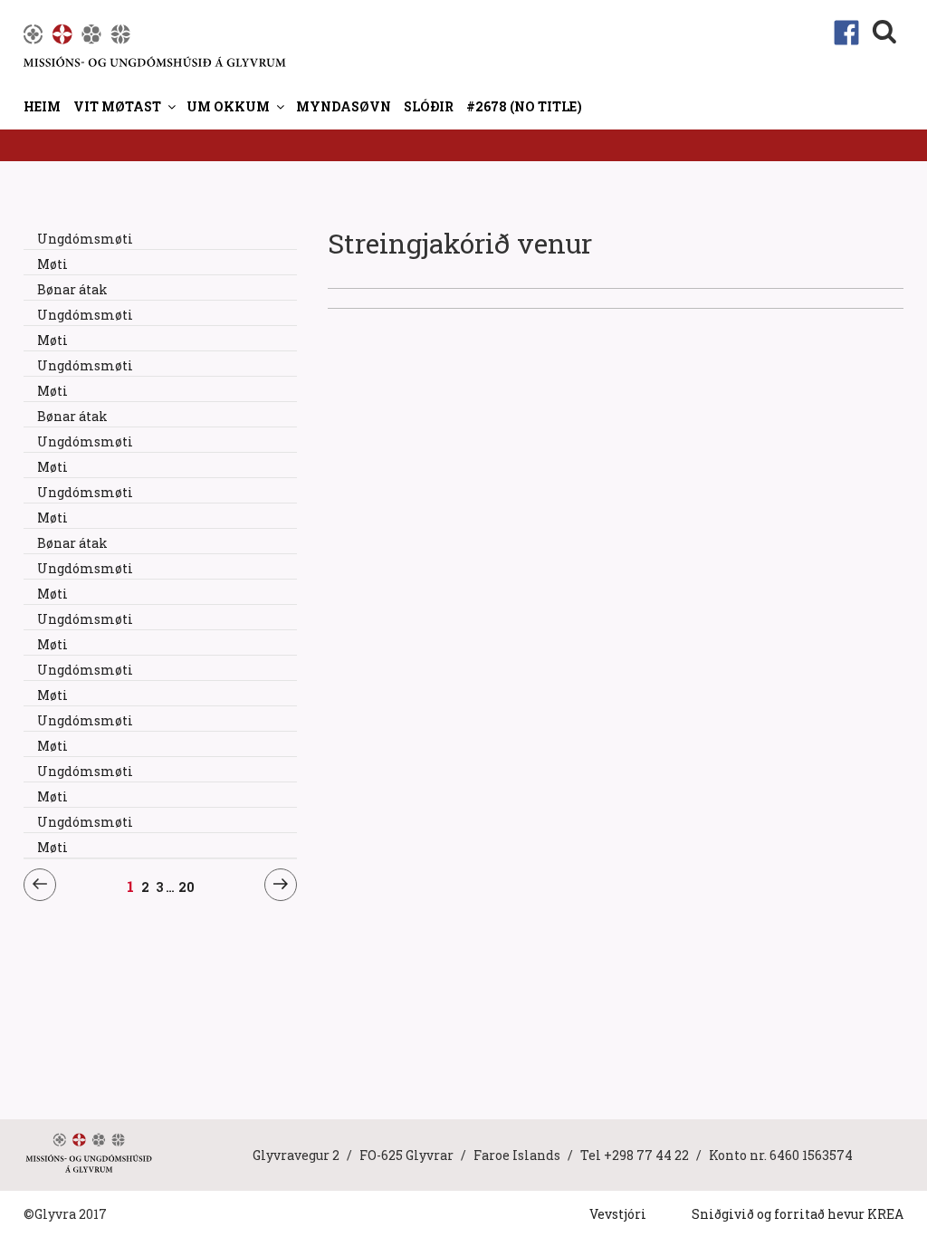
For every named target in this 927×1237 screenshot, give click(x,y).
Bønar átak (72, 289)
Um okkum (228, 106)
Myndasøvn (343, 106)
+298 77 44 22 (646, 1155)
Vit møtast (117, 106)
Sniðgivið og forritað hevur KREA (797, 1214)
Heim (42, 106)
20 (186, 886)
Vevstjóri (617, 1214)
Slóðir (429, 106)
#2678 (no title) (524, 106)
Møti (52, 264)
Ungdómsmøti (85, 238)
